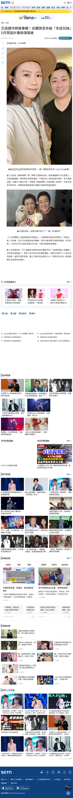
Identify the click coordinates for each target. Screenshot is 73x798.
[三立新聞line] (59, 772)
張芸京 (13, 169)
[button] (64, 2)
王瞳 (8, 181)
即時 (6, 7)
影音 (38, 7)
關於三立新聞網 (16, 779)
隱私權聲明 (29, 779)
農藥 (29, 564)
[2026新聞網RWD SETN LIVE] (12, 3)
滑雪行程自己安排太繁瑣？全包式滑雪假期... (55, 341)
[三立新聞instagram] (53, 772)
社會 (58, 7)
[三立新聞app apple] (7, 788)
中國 (18, 564)
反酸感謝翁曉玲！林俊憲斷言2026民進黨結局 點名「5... (36, 394)
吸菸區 (54, 564)
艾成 (19, 169)
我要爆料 (4, 783)
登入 (71, 3)
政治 (53, 7)
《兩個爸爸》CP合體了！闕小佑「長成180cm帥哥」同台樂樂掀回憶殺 (12, 712)
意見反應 (67, 779)
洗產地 (8, 564)
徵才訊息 (14, 783)
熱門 (33, 7)
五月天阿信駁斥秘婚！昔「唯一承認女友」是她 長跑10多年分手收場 (36, 712)
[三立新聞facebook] (47, 772)
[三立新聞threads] (70, 772)
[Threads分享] (3, 53)
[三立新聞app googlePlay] (22, 788)
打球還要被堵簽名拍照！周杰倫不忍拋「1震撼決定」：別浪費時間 (59, 755)
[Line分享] (3, 48)
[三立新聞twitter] (64, 772)
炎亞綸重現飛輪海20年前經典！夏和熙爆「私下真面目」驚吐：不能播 (59, 712)
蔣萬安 (43, 564)
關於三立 (4, 779)
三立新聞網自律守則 (43, 779)
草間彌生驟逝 (15, 7)
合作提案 (57, 779)
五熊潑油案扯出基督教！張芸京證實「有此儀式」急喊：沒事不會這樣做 (35, 733)
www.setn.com (19, 793)
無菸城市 (64, 564)
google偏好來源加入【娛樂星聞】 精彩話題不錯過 (55, 333)
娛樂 (63, 7)
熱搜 (43, 7)
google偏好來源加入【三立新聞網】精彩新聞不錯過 (19, 333)
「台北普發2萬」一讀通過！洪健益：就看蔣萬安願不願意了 (36, 550)
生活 (68, 7)
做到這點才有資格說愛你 (12, 337)
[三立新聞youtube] (41, 772)
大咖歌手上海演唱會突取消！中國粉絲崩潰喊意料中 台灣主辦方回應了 (59, 733)
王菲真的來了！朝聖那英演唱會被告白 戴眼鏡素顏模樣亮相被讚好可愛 (12, 755)
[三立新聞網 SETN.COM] (2, 7)
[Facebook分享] (3, 43)
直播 (48, 7)
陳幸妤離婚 (26, 7)
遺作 (50, 185)
